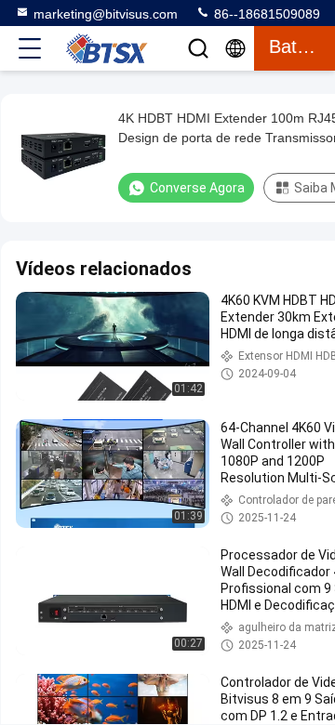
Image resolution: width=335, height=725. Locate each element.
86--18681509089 (265, 14)
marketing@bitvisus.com (106, 14)
